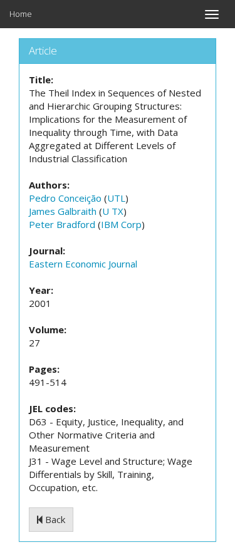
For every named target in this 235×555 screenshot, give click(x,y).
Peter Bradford (62, 224)
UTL (116, 198)
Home (20, 13)
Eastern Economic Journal (83, 263)
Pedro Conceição (65, 198)
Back (54, 519)
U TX (112, 211)
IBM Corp (121, 224)
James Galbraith (63, 211)
